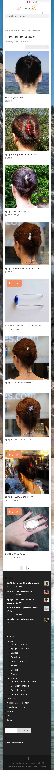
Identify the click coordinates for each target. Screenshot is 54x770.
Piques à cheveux (19, 644)
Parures (14, 674)
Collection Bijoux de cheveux (24, 681)
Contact (10, 720)
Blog (9, 715)
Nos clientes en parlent (18, 707)
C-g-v (28, 766)
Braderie (11, 698)
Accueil (8, 30)
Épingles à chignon (20, 648)
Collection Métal (18, 690)
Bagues (14, 652)
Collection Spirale (19, 694)
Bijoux (10, 641)
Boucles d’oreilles (19, 661)
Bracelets (15, 665)
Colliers (14, 669)
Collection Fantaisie (20, 685)
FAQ (35, 766)
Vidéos (10, 711)
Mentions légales (16, 766)
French (33, 2)
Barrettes (15, 657)
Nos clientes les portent (18, 702)
